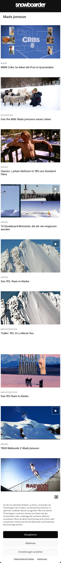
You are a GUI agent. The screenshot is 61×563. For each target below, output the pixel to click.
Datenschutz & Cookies (24, 559)
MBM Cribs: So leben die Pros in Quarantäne (30, 48)
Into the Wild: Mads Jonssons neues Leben (30, 101)
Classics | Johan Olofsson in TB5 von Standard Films (30, 154)
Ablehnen (30, 543)
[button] (56, 497)
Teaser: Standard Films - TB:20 (30, 481)
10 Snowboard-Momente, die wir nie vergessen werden (30, 209)
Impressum (42, 559)
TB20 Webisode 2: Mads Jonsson (30, 429)
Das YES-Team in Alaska (30, 377)
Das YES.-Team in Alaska (30, 263)
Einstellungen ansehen (30, 551)
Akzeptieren (30, 534)
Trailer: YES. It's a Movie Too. (30, 315)
